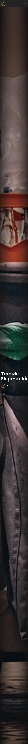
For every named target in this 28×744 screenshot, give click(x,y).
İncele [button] (9, 385)
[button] (25, 3)
